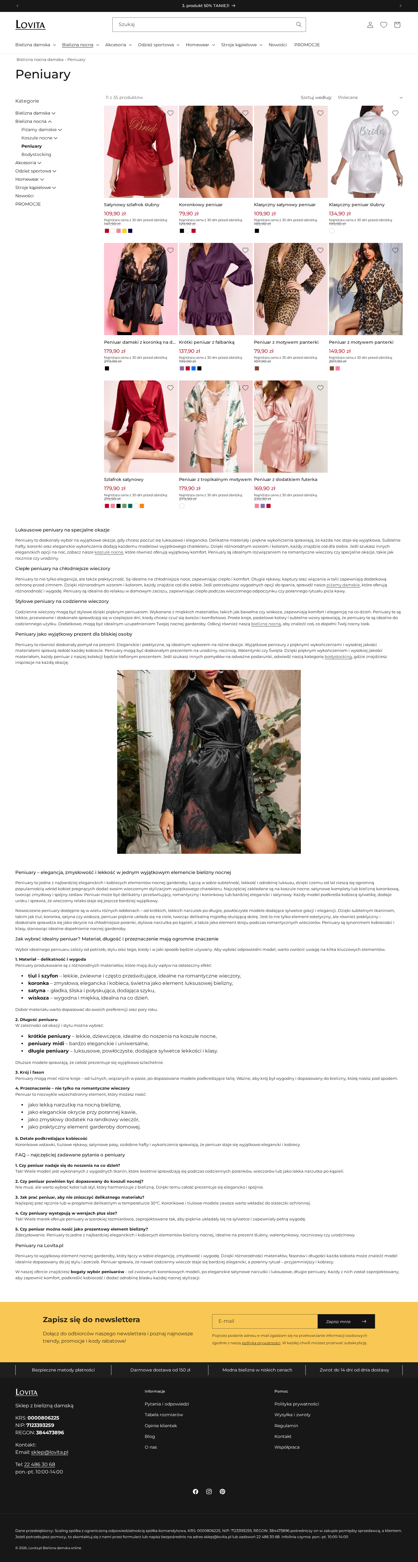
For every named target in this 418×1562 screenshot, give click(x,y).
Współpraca (287, 1447)
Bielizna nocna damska (40, 59)
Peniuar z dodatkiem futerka (285, 479)
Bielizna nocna (31, 121)
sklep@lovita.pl (49, 1452)
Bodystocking (36, 154)
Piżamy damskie (39, 129)
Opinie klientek (161, 1425)
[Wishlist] (383, 25)
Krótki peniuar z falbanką (206, 342)
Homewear (27, 179)
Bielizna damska (32, 113)
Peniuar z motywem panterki (286, 342)
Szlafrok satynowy (124, 479)
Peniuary (31, 146)
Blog (150, 1436)
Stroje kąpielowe (33, 187)
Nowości (24, 196)
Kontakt (283, 1436)
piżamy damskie (343, 584)
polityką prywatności (261, 1343)
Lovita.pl (35, 1548)
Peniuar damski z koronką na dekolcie (139, 342)
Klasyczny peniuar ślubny (357, 204)
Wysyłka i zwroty (292, 1414)
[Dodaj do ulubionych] (170, 113)
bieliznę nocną (266, 623)
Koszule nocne (36, 138)
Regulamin (286, 1425)
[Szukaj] (299, 24)
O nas (151, 1447)
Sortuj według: (316, 97)
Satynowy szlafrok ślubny (131, 204)
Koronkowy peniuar (201, 204)
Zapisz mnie (338, 1321)
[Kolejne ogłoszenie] (400, 6)
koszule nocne (109, 552)
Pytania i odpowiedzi (167, 1404)
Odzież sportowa (33, 171)
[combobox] (209, 25)
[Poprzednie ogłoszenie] (17, 6)
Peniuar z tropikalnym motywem (215, 479)
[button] (35, 44)
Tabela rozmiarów (164, 1414)
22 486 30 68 (39, 1464)
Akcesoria (25, 162)
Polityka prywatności (296, 1404)
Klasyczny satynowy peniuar (285, 204)
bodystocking (338, 656)
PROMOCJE (28, 204)
